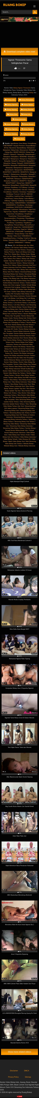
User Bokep (29, 234)
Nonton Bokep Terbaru (14, 340)
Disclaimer (14, 1071)
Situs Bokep (14, 380)
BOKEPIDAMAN (29, 163)
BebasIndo (6, 150)
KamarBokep (29, 200)
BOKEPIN (6, 165)
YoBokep (28, 242)
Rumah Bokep (19, 225)
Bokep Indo (11, 99)
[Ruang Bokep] (16, 5)
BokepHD (22, 161)
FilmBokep (9, 194)
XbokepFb (23, 240)
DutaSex (15, 192)
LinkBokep (6, 209)
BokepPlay (6, 176)
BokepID (20, 163)
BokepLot (33, 172)
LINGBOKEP (28, 207)
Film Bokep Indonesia (28, 278)
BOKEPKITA (25, 172)
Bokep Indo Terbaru (23, 256)
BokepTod (31, 181)
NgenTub (32, 209)
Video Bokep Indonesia (27, 437)
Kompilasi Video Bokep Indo (23, 294)
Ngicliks (15, 211)
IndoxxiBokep (29, 198)
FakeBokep (31, 192)
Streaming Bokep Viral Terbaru (24, 421)
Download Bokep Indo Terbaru (14, 274)
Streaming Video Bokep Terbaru (13, 428)
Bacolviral (12, 148)
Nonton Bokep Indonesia (14, 327)
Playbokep (7, 220)
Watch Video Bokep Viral (16, 441)
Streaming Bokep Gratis (26, 408)
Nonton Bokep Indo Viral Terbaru (23, 324)
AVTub (6, 148)
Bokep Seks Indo (14, 269)
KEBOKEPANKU (20, 203)
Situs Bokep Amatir (25, 380)
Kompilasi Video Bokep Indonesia (14, 296)
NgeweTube (8, 211)
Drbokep (31, 189)
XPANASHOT (19, 242)
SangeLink (8, 227)
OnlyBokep (28, 214)
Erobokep (23, 192)
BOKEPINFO (7, 172)
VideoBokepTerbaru (9, 238)
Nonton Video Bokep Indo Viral (19, 366)
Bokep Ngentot (12, 104)
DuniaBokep (8, 192)
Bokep (31, 92)
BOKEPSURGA (27, 178)
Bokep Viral (13, 114)
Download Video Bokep (24, 276)
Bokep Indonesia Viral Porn (26, 265)
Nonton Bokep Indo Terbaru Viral (24, 318)
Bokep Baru (16, 254)
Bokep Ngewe (28, 104)
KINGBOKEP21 (11, 205)
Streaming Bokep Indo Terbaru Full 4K (22, 413)
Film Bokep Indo (14, 278)
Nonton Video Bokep (11, 362)
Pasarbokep (12, 216)
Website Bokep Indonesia (26, 446)
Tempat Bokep (19, 234)
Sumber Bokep (30, 428)
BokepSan (14, 176)
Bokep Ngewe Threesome (22, 88)
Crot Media (7, 189)
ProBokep (30, 220)
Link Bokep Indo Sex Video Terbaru (19, 300)
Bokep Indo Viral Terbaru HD (25, 261)
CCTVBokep (23, 187)
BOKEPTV (29, 183)
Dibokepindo (17, 189)
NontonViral (10, 214)
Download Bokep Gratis (28, 272)
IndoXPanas (9, 198)
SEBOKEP (8, 229)
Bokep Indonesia (19, 119)
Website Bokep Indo (10, 446)
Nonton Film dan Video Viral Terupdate (20, 357)
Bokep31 (13, 154)
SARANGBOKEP (27, 227)
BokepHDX (30, 161)
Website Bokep (14, 240)
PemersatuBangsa (24, 216)
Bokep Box (8, 152)
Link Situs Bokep (19, 305)
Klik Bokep (28, 205)
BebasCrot (30, 148)
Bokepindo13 (18, 167)
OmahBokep (19, 214)
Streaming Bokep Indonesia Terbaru (15, 419)
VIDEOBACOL (26, 236)
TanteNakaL (28, 231)
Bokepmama (15, 174)
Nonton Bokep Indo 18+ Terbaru (19, 311)
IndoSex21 (28, 196)
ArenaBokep (32, 143)
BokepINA (14, 165)
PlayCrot (15, 220)
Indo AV (23, 194)
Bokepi (14, 163)
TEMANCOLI (9, 234)
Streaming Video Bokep (11, 424)
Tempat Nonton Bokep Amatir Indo (16, 430)
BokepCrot (23, 159)
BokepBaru (15, 156)
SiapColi (23, 229)
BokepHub (7, 163)
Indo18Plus (9, 196)
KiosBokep (20, 205)
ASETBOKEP (8, 145)
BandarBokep (21, 148)
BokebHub (32, 150)
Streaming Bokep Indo (11, 410)
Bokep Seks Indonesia (28, 269)
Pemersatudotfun (10, 218)
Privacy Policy (13, 1077)
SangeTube (17, 227)
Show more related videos (19, 1052)
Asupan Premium (19, 145)
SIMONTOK (10, 231)
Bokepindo (9, 167)
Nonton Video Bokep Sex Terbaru (14, 373)
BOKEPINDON (28, 170)
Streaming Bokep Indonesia (23, 417)
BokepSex (31, 176)
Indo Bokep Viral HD (9, 280)
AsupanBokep (30, 145)
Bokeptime (14, 181)
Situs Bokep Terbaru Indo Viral (20, 384)
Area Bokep (23, 143)
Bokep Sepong (12, 109)
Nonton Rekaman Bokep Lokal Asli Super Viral (19, 360)
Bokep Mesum (28, 124)
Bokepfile (7, 161)
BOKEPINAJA (23, 165)
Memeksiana (23, 209)
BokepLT (7, 174)
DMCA (26, 1071)
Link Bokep (11, 298)
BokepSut (7, 181)
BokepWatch (15, 185)
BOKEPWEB (24, 185)
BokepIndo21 (9, 170)
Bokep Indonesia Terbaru (13, 263)
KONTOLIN (18, 207)
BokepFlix (15, 161)
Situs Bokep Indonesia (19, 382)
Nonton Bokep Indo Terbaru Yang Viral (16, 320)
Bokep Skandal (28, 109)
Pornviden (22, 220)
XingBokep (31, 240)
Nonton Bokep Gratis (29, 307)
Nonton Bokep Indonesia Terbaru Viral (21, 335)
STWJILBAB (19, 231)
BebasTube (15, 150)
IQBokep (14, 200)
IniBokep (7, 200)
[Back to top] (32, 1092)
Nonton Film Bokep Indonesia (23, 353)
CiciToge (31, 187)
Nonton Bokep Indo (11, 309)
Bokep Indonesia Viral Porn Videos (15, 267)
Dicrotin (24, 189)
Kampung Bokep (8, 203)
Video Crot (17, 236)
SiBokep (30, 229)
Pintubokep (20, 218)
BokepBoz (31, 156)
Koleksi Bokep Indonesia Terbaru (14, 283)
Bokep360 (21, 154)
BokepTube (20, 183)
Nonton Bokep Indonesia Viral (13, 338)
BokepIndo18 (28, 167)
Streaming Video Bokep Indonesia (21, 426)
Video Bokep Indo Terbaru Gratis (19, 435)
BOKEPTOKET (11, 183)
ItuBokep (21, 200)
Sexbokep (16, 229)
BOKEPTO (23, 181)
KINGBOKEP (31, 203)
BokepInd (32, 165)
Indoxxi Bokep (18, 198)
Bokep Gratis (25, 254)
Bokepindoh (19, 170)
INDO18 (29, 194)
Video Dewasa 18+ (25, 439)
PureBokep (10, 223)
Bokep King (30, 152)
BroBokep (14, 187)
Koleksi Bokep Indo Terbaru (26, 280)
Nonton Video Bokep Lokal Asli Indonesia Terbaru (19, 371)
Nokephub (31, 211)
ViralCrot (27, 238)
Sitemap (28, 1077)
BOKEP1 (6, 154)
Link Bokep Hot (21, 298)
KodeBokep (10, 207)
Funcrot (16, 194)
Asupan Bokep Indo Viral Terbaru (15, 250)
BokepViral (6, 185)
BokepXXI (33, 185)
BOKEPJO (16, 172)
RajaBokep (27, 223)
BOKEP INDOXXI (19, 152)
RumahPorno (29, 225)
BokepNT (32, 174)
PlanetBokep (30, 218)
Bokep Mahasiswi (27, 99)
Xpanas (11, 242)
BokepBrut (6, 159)
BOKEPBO (23, 156)
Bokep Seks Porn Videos (11, 272)
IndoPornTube (19, 196)
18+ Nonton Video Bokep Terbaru (22, 247)
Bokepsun (18, 178)
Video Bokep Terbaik (10, 439)
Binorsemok (24, 150)
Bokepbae (6, 156)
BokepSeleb (23, 176)
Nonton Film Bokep (19, 346)
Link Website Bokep (14, 307)
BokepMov (24, 174)
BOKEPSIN (9, 178)
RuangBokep (9, 225)
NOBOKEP (22, 211)
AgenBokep (14, 143)
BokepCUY (31, 159)
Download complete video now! (20, 51)
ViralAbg (20, 238)
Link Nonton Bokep (20, 302)
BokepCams (15, 159)
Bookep (7, 187)
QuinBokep (19, 223)
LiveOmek (14, 209)
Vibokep (9, 236)
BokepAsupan (30, 154)
